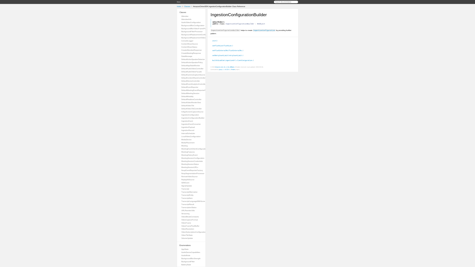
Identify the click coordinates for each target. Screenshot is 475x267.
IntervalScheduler (188, 133)
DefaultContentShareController (193, 78)
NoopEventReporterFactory (192, 170)
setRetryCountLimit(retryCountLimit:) (228, 55)
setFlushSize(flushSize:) (223, 46)
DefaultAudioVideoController (192, 69)
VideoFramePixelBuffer (190, 226)
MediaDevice (186, 140)
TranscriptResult (187, 204)
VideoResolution (187, 229)
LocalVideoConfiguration (191, 136)
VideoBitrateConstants (190, 217)
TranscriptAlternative (189, 192)
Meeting (184, 146)
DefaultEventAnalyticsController (193, 84)
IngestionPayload (188, 127)
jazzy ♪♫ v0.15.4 (224, 69)
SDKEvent (185, 183)
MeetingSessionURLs (189, 167)
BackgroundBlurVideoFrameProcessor (196, 29)
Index (179, 6)
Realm (233, 69)
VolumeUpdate (187, 238)
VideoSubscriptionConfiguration (193, 232)
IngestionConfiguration (190, 115)
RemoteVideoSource (189, 177)
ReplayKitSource (187, 180)
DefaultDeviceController (190, 81)
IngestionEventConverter (191, 124)
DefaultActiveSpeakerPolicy (192, 62)
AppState (185, 249)
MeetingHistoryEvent (189, 155)
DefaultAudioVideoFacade (191, 72)
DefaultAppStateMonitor (190, 66)
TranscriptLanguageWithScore (193, 201)
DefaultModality (187, 96)
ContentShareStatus (189, 47)
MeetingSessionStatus (190, 164)
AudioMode (185, 255)
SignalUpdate (186, 186)
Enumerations (185, 245)
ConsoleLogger (187, 41)
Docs (178, 2)
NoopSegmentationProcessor (192, 173)
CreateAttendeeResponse (191, 50)
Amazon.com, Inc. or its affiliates (225, 67)
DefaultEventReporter (189, 87)
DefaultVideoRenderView (191, 102)
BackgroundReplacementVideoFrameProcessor (200, 38)
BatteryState (186, 265)
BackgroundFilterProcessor (192, 32)
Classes (187, 6)
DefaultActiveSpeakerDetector (193, 59)
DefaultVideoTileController (191, 109)
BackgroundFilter (188, 262)
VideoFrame (186, 223)
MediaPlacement (187, 143)
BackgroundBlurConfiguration (192, 25)
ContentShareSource (189, 44)
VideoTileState (187, 235)
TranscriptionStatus (188, 207)
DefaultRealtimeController (191, 99)
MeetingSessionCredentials (192, 161)
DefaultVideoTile (187, 106)
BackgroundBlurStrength (191, 258)
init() (215, 41)
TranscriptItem (187, 198)
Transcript (185, 189)
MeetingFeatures (188, 152)
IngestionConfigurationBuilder (192, 118)
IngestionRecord (187, 130)
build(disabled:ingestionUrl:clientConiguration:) (234, 60)
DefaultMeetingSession (190, 93)
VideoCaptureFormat (189, 220)
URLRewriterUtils (188, 210)
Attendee (184, 16)
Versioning (185, 214)
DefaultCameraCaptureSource (193, 75)
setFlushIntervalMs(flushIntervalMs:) (228, 50)
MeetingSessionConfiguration (192, 158)
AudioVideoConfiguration (191, 22)
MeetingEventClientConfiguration (194, 149)
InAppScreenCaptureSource (192, 112)
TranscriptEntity (187, 195)
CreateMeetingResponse (191, 53)
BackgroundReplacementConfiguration (196, 35)
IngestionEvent (187, 121)
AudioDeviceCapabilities (190, 252)
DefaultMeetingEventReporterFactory (196, 90)
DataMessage (186, 56)
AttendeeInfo (186, 19)
